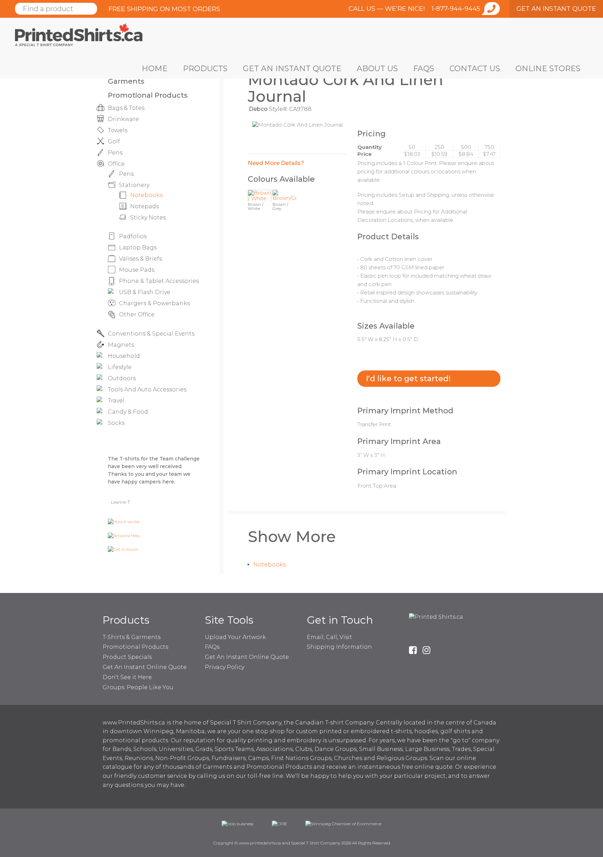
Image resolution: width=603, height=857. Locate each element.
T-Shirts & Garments (132, 637)
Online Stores (547, 68)
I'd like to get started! (408, 378)
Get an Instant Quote (292, 68)
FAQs (423, 68)
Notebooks (269, 564)
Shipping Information (339, 647)
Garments (126, 81)
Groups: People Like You (138, 687)
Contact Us (474, 68)
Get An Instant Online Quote (145, 667)
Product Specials (127, 657)
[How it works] (123, 521)
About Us (377, 68)
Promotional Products (148, 95)
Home (155, 68)
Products (205, 68)
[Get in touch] (123, 548)
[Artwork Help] (124, 535)
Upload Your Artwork (235, 637)
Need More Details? (276, 163)
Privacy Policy (224, 667)
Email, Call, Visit (329, 637)
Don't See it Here (127, 677)
